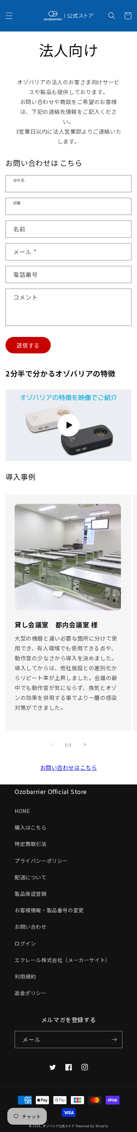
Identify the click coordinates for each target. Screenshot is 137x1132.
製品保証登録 (31, 893)
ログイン (25, 943)
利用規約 (25, 976)
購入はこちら (31, 827)
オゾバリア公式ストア (59, 1126)
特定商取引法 (31, 843)
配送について (31, 877)
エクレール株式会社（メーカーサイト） (63, 960)
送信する (28, 345)
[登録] (114, 1039)
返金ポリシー (31, 992)
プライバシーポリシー (41, 860)
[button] (9, 16)
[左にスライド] (53, 744)
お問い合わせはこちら (68, 767)
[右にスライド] (85, 744)
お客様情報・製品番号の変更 (49, 910)
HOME (22, 810)
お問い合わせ (31, 926)
